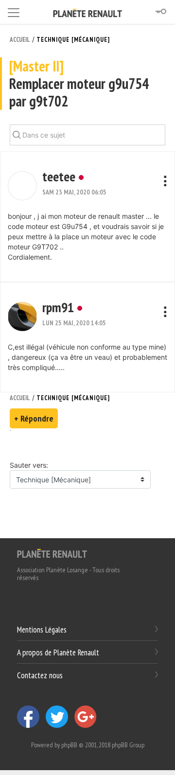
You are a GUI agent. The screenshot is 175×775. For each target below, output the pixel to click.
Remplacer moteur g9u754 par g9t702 (79, 83)
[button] (22, 185)
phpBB (69, 744)
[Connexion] (160, 11)
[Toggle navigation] (13, 11)
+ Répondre (33, 418)
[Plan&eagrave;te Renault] (52, 552)
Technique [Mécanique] (73, 39)
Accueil (20, 39)
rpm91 (58, 307)
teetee (58, 176)
